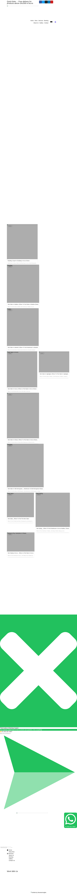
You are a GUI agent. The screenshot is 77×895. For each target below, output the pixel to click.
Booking (46, 20)
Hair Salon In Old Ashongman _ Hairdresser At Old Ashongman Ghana (25, 488)
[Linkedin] (49, 2)
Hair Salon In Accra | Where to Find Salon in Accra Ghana (22, 388)
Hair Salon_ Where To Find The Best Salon (18, 518)
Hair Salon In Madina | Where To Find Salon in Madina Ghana (23, 304)
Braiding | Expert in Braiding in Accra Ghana (18, 260)
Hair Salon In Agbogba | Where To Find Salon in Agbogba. (54, 374)
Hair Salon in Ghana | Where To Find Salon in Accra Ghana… (23, 439)
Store (36, 20)
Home (32, 20)
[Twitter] (43, 2)
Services (40, 20)
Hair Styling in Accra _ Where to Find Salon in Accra (20, 553)
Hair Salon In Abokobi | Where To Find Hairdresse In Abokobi (23, 347)
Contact (46, 23)
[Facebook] (40, 2)
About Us (35, 23)
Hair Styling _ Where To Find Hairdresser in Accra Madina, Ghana (52, 528)
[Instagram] (46, 2)
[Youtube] (51, 2)
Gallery (41, 23)
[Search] (11, 847)
